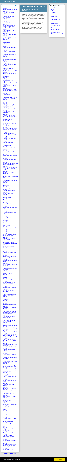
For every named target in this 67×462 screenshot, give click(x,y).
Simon (52, 9)
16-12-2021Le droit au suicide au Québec (10, 9)
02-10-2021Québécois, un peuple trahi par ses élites (10, 101)
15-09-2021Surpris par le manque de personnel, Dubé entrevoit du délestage (9, 134)
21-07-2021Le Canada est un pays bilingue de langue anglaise (10, 272)
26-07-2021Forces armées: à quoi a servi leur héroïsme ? (9, 256)
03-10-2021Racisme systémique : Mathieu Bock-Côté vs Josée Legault (10, 97)
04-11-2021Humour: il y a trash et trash (9, 51)
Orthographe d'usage (56, 32)
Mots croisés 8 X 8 (55, 18)
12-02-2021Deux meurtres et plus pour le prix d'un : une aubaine (9, 412)
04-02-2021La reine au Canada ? (8, 420)
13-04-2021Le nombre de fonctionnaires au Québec (10, 380)
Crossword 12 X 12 (55, 19)
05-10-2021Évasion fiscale (6, 94)
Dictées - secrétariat (55, 29)
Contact (59, 1)
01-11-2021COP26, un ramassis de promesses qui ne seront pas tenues (9, 58)
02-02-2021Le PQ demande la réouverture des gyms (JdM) (10, 429)
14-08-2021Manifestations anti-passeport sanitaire (9, 200)
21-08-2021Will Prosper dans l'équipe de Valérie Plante (9, 184)
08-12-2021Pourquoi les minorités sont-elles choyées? (9, 16)
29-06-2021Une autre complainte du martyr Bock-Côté (10, 328)
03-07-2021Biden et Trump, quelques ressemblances (9, 316)
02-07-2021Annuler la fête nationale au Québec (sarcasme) (9, 320)
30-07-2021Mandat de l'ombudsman (8, 245)
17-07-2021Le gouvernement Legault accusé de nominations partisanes (9, 283)
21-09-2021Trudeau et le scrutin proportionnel (7, 119)
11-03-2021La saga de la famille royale (9, 396)
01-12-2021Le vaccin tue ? (6, 22)
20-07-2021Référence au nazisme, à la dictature (9, 276)
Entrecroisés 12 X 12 (56, 21)
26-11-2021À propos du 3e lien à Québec (10, 34)
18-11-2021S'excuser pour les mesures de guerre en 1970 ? (10, 37)
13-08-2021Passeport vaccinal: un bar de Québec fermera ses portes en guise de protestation (10, 213)
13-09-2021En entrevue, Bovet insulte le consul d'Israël (9, 138)
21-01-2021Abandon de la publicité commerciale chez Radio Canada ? (8, 436)
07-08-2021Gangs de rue (6, 231)
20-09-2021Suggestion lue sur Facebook (9, 125)
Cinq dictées (54, 27)
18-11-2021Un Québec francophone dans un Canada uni (10, 41)
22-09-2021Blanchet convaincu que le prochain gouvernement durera (10, 115)
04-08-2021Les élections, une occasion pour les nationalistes (9, 234)
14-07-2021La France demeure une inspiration (8, 290)
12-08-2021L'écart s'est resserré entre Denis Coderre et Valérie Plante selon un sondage (10, 223)
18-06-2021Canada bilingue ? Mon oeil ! (9, 354)
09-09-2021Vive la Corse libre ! (7, 144)
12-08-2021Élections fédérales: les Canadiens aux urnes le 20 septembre (9, 218)
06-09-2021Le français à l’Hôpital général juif (10, 155)
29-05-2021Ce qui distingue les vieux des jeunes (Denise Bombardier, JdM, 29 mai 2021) (10, 369)
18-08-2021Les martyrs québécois (8, 193)
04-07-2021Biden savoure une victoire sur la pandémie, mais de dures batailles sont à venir (10, 311)
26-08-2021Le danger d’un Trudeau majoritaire (8, 172)
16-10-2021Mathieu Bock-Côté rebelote (9, 73)
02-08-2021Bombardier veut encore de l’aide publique (9, 238)
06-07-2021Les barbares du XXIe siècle (9, 301)
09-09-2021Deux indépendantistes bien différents (9, 148)
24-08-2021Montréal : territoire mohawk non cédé (10, 176)
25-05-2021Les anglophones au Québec (9, 373)
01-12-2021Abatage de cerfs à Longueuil (9, 19)
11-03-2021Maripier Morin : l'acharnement (10, 388)
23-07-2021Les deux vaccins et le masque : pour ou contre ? (10, 264)
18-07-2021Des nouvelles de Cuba (8, 279)
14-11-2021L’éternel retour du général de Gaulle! (9, 47)
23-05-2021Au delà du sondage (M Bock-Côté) (9, 376)
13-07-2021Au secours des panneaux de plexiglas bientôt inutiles (9, 294)
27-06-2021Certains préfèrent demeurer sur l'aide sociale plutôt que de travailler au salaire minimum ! (10, 335)
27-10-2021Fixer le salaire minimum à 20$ (10, 70)
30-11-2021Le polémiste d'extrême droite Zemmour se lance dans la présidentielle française (9, 26)
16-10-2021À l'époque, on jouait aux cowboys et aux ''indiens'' (8, 79)
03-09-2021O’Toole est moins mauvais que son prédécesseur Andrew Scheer (10, 168)
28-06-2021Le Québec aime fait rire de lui (10, 331)
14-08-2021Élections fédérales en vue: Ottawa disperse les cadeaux (9, 204)
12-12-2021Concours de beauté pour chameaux (9, 12)
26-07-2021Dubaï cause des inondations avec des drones (9, 252)
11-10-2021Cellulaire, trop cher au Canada (10, 82)
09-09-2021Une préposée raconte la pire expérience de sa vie (9, 152)
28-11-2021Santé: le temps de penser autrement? (9, 30)
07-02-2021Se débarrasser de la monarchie (10, 415)
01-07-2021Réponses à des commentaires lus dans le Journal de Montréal (10, 324)
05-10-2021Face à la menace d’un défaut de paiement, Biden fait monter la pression (10, 90)
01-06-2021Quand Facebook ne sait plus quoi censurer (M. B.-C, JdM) (9, 365)
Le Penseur (53, 10)
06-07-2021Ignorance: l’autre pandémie (9, 304)
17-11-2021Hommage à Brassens (8, 44)
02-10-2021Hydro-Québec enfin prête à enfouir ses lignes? (9, 105)
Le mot (52, 13)
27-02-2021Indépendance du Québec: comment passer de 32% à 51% (10, 403)
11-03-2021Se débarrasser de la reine (9, 393)
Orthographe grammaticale (57, 33)
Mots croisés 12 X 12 (56, 16)
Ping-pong (53, 12)
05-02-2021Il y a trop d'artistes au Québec (10, 418)
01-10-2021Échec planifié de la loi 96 (9, 108)
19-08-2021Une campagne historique (9, 190)
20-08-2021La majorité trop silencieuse (9, 187)
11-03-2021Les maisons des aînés (8, 390)
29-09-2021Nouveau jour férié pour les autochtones (9, 111)
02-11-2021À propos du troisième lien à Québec (9, 54)
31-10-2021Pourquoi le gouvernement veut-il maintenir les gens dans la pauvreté (10, 63)
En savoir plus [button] (18, 459)
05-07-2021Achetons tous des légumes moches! (9, 307)
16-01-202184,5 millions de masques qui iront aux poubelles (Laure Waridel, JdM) (9, 445)
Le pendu (53, 7)
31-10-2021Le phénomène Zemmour (8, 67)
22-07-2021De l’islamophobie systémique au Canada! (10, 268)
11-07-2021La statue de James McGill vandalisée (9, 298)
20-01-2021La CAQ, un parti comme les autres (9, 440)
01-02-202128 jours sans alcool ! (8, 432)
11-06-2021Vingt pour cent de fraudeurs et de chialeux (10, 357)
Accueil (54, 1)
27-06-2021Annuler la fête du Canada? (10, 340)
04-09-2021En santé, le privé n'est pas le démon (9, 159)
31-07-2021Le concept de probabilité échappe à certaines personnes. (10, 242)
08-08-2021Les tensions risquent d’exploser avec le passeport (10, 228)
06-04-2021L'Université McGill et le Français (8, 384)
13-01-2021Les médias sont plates (8, 449)
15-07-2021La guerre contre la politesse (9, 287)
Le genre (53, 30)
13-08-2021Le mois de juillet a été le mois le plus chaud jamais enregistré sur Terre (10, 208)
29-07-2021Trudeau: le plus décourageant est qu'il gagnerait (10, 249)
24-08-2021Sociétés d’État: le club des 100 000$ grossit (10, 180)
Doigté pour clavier (55, 25)
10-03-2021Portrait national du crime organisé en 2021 (8, 399)
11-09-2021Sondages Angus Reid (8, 142)
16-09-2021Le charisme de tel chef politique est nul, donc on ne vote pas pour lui (10, 129)
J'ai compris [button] (59, 459)
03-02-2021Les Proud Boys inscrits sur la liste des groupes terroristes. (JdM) (9, 424)
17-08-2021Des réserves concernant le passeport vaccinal (9, 196)
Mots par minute (54, 23)
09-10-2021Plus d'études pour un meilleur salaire (10, 85)
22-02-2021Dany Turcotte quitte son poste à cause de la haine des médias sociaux (10, 407)
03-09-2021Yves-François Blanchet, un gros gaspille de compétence (10, 163)
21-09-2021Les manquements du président (10, 122)
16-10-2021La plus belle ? (6, 76)
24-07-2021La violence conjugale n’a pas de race (10, 260)
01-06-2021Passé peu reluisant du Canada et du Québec (10, 361)
